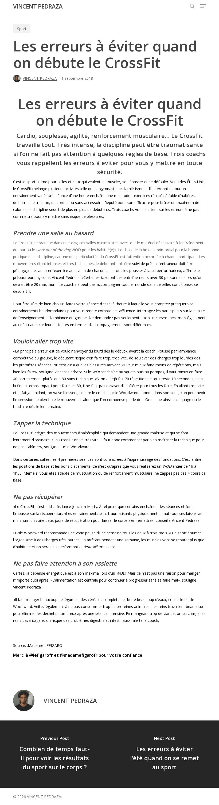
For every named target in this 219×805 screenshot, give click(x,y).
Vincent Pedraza (66, 277)
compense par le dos (125, 399)
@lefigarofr (41, 655)
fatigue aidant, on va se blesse (48, 392)
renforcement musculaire (130, 473)
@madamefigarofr (78, 655)
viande (168, 613)
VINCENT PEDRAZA (37, 6)
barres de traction (33, 202)
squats (130, 371)
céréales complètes (105, 599)
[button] (203, 6)
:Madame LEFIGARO (44, 645)
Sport (21, 28)
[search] (192, 6)
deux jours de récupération (69, 520)
